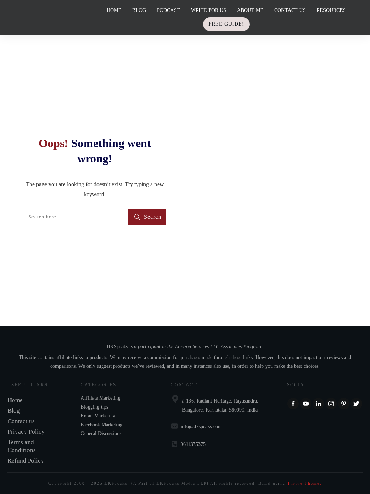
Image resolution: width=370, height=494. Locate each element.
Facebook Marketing (101, 424)
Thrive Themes (304, 483)
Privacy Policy (26, 431)
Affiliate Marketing (100, 398)
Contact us (21, 421)
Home (15, 400)
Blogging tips (94, 407)
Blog (14, 410)
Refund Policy (26, 460)
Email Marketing (98, 415)
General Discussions (101, 433)
